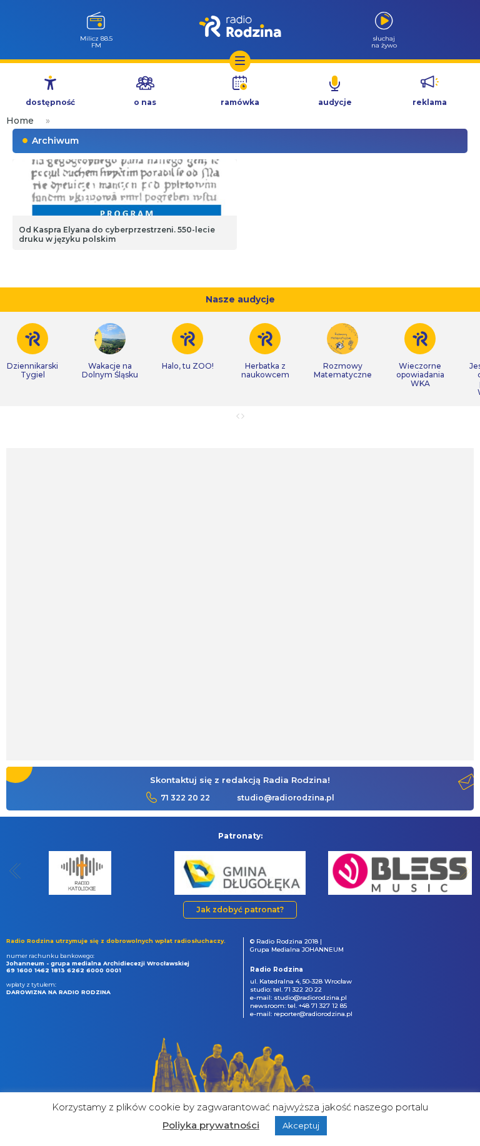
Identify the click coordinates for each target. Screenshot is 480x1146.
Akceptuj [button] (300, 1125)
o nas (145, 102)
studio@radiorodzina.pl (285, 797)
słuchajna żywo (384, 41)
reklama (429, 102)
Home (20, 120)
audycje (335, 102)
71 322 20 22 (185, 797)
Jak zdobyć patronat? (240, 909)
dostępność (50, 102)
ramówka (240, 102)
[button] (15, 871)
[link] (110, 351)
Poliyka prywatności (210, 1125)
